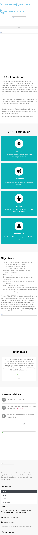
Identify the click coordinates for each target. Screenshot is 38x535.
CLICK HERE (21, 409)
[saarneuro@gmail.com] (2, 4)
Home (4, 491)
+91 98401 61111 (14, 11)
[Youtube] (9, 532)
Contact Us (6, 502)
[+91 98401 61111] (2, 11)
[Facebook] (2, 532)
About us (5, 495)
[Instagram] (13, 532)
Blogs (4, 498)
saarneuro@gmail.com (17, 4)
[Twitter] (6, 532)
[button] (19, 27)
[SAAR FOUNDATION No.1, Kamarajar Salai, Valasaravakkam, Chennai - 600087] (2, 511)
